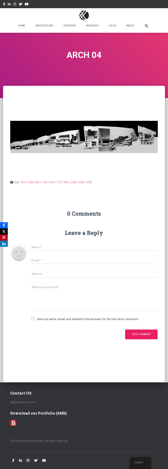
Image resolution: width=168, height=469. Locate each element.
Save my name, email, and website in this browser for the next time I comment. (88, 319)
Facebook (4, 4)
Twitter (20, 4)
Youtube (26, 4)
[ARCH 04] (84, 136)
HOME (21, 25)
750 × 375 (55, 182)
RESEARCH (92, 25)
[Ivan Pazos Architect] (84, 15)
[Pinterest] (4, 237)
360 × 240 (69, 182)
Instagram (14, 4)
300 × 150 (41, 182)
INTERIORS (70, 25)
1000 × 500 (85, 182)
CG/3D (112, 25)
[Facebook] (4, 225)
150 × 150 (26, 182)
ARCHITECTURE (44, 25)
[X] (4, 231)
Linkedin (9, 4)
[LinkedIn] (4, 244)
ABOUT (130, 25)
